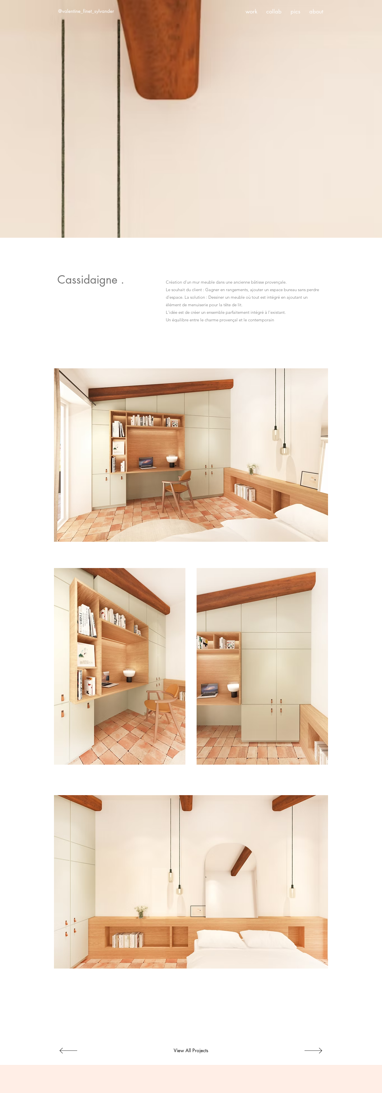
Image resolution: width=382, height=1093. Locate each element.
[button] (191, 455)
